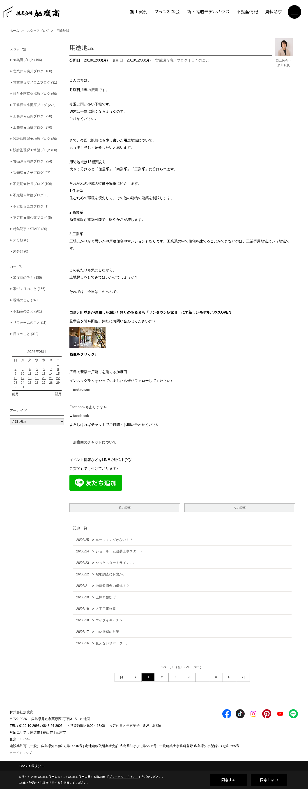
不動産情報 (247, 12)
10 (22, 373)
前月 (15, 394)
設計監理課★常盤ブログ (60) (35, 150)
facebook (81, 416)
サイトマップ (22, 753)
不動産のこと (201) (27, 311)
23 (15, 382)
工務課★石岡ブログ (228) (32, 116)
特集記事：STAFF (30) (30, 229)
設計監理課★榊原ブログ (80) (35, 139)
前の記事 (124, 508)
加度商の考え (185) (27, 277)
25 (30, 382)
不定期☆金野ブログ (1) (30, 206)
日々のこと (200, 60)
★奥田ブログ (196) (27, 60)
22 (58, 378)
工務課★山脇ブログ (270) (32, 127)
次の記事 (239, 508)
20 (44, 378)
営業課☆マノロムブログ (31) (35, 82)
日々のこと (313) (26, 334)
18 (30, 378)
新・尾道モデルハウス (208, 12)
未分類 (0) (20, 240)
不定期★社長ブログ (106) (32, 184)
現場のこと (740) (26, 300)
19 (37, 378)
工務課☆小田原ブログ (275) (34, 105)
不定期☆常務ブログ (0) (30, 195)
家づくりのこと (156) (29, 289)
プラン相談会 (167, 12)
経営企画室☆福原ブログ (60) (35, 94)
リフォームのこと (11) (29, 322)
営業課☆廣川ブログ (171, 60)
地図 (86, 719)
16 (15, 378)
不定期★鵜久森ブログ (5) (32, 217)
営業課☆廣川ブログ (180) (32, 71)
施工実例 (138, 12)
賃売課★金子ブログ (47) (31, 172)
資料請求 (273, 12)
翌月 (58, 394)
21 (51, 378)
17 (22, 378)
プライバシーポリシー (123, 777)
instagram (81, 389)
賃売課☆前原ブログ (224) (32, 161)
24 (22, 382)
